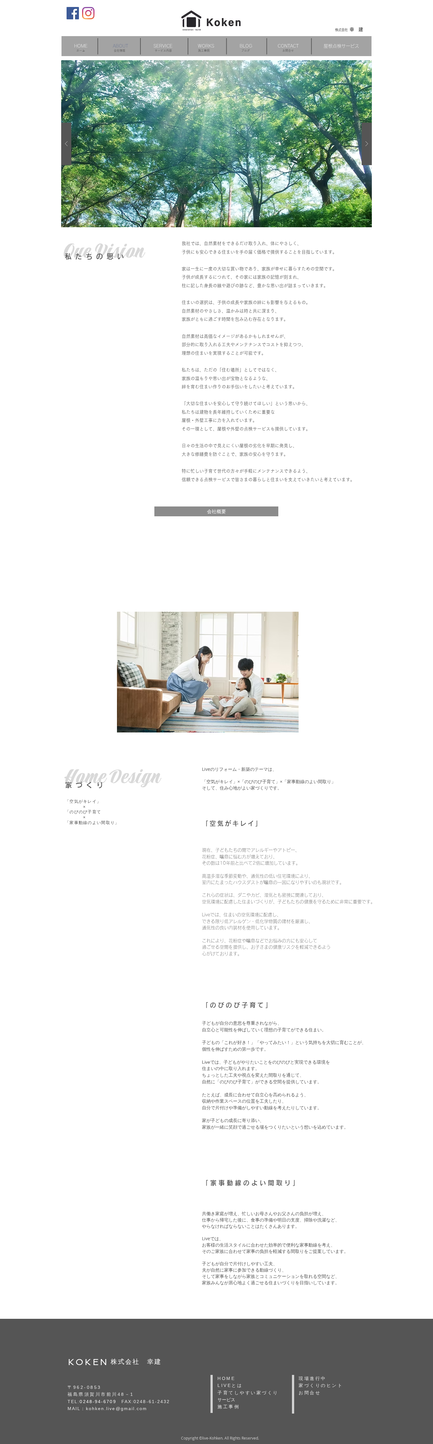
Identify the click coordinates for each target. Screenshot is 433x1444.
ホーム (80, 50)
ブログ (245, 50)
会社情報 (119, 50)
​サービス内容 (163, 50)
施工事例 (204, 50)
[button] (162, 46)
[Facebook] (73, 13)
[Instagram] (88, 13)
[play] (357, 65)
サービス (226, 1399)
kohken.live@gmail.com (116, 1408)
